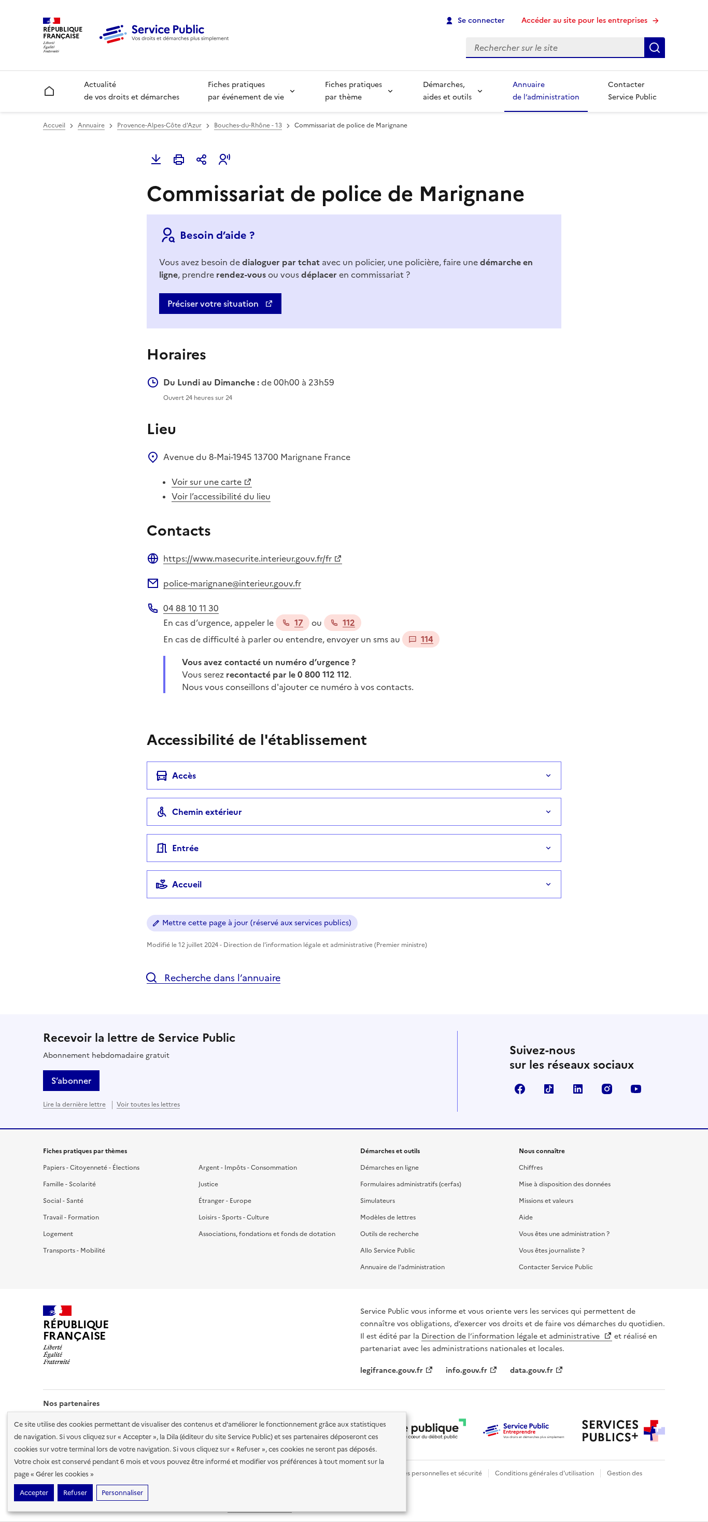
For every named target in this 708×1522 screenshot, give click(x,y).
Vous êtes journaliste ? (552, 1250)
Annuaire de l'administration (402, 1267)
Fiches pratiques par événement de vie (246, 91)
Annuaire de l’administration (546, 91)
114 (427, 639)
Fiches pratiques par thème (353, 91)
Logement (58, 1234)
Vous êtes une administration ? (564, 1234)
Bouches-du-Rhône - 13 (248, 125)
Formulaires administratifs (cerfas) (410, 1184)
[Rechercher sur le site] (654, 47)
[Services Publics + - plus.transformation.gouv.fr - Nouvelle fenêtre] (623, 1431)
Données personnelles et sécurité (433, 1473)
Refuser (75, 1493)
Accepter (34, 1493)
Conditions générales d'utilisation (544, 1473)
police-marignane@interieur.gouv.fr (232, 583)
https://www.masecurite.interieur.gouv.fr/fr (247, 558)
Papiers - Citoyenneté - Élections (91, 1167)
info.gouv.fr (466, 1370)
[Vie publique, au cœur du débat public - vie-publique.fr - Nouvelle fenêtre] (424, 1431)
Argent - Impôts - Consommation (248, 1167)
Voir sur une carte (207, 482)
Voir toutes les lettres (148, 1104)
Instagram (607, 1089)
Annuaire (91, 125)
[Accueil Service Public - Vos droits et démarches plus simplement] (166, 44)
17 (298, 622)
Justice (208, 1184)
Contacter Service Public (632, 91)
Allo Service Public (387, 1250)
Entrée (185, 848)
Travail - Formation (71, 1217)
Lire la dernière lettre (74, 1104)
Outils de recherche (389, 1234)
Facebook (519, 1089)
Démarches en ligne (389, 1167)
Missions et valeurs (546, 1200)
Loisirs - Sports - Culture (234, 1217)
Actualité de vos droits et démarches (131, 91)
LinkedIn (578, 1089)
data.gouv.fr (531, 1370)
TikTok (549, 1089)
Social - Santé (63, 1200)
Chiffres (531, 1167)
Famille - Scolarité (69, 1184)
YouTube (636, 1089)
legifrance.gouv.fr (391, 1370)
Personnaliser (122, 1493)
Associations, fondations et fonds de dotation (267, 1234)
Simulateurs (377, 1200)
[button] (224, 159)
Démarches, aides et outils (447, 91)
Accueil (54, 125)
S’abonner (71, 1080)
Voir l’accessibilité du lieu (221, 496)
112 (349, 622)
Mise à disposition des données (565, 1184)
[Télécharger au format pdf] (156, 159)
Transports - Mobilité (74, 1250)
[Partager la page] (201, 159)
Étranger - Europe (225, 1200)
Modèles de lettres (388, 1217)
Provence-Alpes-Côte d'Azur (159, 125)
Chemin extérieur (207, 812)
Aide (526, 1217)
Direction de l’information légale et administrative (511, 1336)
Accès (184, 775)
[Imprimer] (178, 159)
